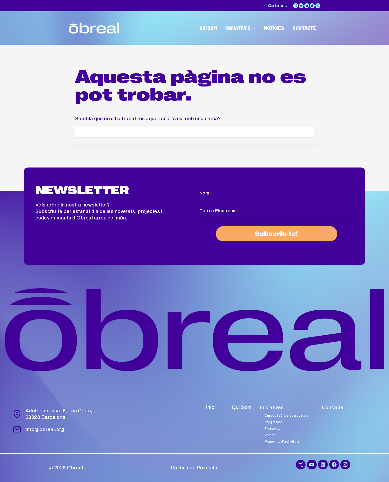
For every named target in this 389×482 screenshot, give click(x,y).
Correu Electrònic (219, 211)
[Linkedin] (306, 5)
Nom (205, 193)
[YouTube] (301, 5)
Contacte (332, 407)
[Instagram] (317, 5)
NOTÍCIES (274, 28)
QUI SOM (208, 28)
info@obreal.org (45, 429)
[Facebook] (312, 5)
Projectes (272, 428)
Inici (210, 407)
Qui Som (241, 407)
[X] (295, 5)
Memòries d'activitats (282, 441)
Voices (270, 435)
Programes (274, 422)
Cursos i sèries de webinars (287, 415)
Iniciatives (272, 407)
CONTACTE (304, 28)
